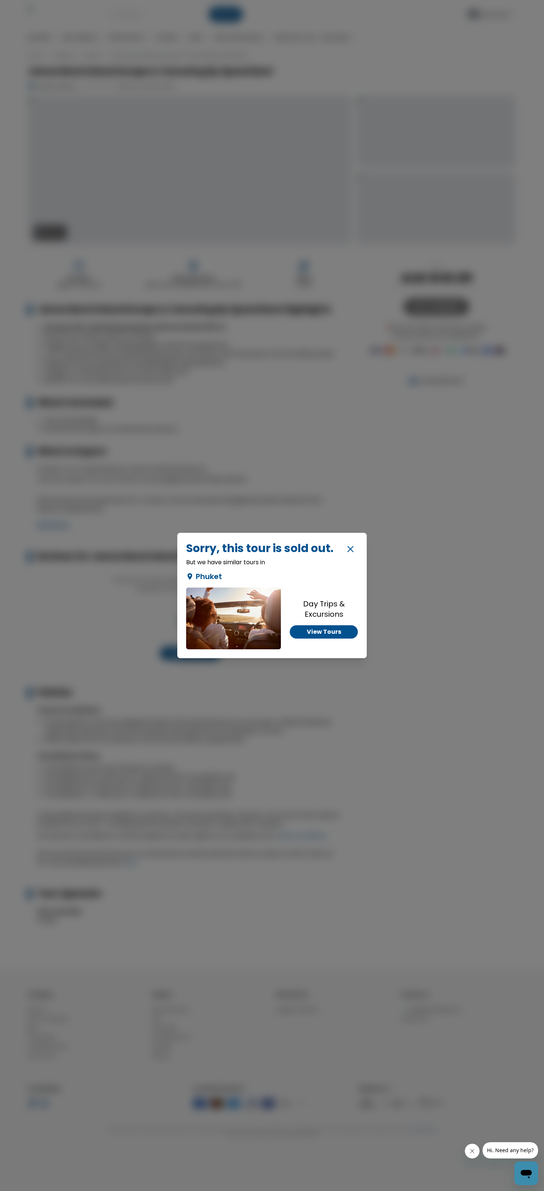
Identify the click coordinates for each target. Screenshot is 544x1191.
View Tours (324, 631)
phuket (209, 576)
